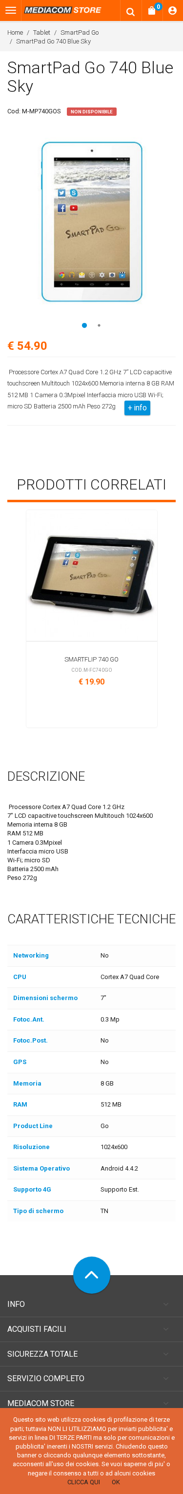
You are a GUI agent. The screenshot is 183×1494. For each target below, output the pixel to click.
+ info (137, 407)
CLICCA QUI (83, 1482)
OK (116, 1482)
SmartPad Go (80, 32)
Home (15, 32)
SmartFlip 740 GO (91, 659)
